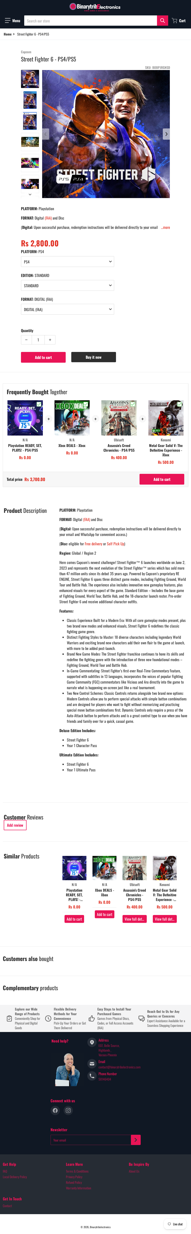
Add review (15, 825)
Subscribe (136, 1140)
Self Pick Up (115, 543)
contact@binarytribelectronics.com (120, 1066)
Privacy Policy (74, 1176)
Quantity (27, 330)
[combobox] (96, 20)
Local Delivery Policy (15, 1176)
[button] (12, 20)
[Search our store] (162, 20)
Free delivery (93, 543)
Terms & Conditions (77, 1171)
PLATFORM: (32, 251)
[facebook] (55, 1110)
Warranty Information (78, 1187)
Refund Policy (74, 1182)
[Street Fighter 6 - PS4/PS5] (30, 79)
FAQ (5, 1171)
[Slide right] (30, 194)
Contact (7, 1205)
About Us (134, 1171)
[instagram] (68, 1110)
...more (165, 227)
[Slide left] (45, 134)
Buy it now (94, 357)
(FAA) (48, 218)
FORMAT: (37, 299)
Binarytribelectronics (100, 1227)
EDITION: (35, 275)
